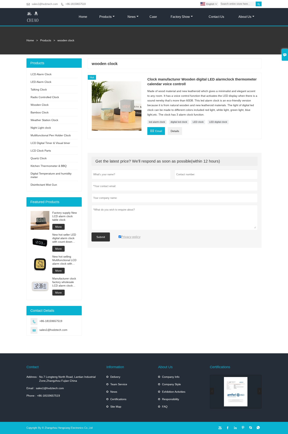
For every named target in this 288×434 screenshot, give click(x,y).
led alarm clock (157, 122)
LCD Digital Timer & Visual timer (50, 143)
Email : (30, 388)
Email (156, 130)
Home (83, 16)
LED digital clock (218, 122)
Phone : (31, 395)
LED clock (198, 122)
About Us (244, 16)
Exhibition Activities (173, 391)
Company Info (170, 376)
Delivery (115, 376)
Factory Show (180, 16)
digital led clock (179, 122)
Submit (100, 237)
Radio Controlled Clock (45, 97)
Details (175, 131)
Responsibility (170, 399)
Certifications (118, 399)
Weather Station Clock (44, 120)
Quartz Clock (39, 158)
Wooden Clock (40, 104)
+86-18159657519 (75, 4)
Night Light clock (41, 127)
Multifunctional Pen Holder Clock (51, 135)
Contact (32, 367)
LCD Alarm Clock (41, 74)
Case (153, 16)
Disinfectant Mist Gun (44, 184)
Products (105, 16)
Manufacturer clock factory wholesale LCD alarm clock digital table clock (64, 282)
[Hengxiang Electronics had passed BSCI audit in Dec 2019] (235, 391)
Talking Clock (39, 89)
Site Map (115, 406)
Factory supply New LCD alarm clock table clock (64, 216)
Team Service (118, 384)
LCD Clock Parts (41, 150)
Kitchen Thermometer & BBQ (49, 165)
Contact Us (216, 16)
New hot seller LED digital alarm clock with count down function (64, 238)
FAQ (165, 406)
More (58, 226)
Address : (32, 376)
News (132, 16)
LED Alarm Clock (41, 81)
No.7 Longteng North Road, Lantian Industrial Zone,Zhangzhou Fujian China (67, 378)
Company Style (171, 384)
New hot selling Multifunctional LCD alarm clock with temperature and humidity (64, 260)
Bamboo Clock (40, 112)
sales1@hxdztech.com (45, 4)
